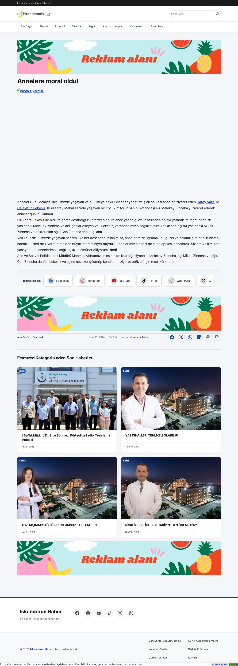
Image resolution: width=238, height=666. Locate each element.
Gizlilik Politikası (198, 649)
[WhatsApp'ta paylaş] (190, 337)
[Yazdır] (208, 337)
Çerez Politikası (158, 657)
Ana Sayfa (27, 26)
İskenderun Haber (41, 612)
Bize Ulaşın (157, 26)
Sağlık (91, 26)
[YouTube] (98, 613)
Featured (38, 337)
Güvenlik (76, 26)
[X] (120, 613)
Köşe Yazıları (136, 26)
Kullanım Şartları (159, 649)
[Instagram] (88, 613)
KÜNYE (192, 657)
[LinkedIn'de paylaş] (199, 337)
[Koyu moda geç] (165, 14)
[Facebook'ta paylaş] (171, 337)
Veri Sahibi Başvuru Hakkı (165, 640)
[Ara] (217, 14)
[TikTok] (109, 613)
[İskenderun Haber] (34, 14)
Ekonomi (60, 26)
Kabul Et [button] (233, 664)
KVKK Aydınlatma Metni (203, 640)
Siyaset (44, 26)
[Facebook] (77, 613)
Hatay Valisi (206, 202)
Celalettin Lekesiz (31, 208)
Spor (105, 26)
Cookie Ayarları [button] (220, 664)
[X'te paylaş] (181, 337)
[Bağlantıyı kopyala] (217, 337)
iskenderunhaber (139, 337)
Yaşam (118, 26)
